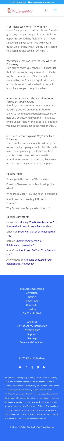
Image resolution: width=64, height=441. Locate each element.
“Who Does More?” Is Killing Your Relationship (32, 193)
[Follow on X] (32, 367)
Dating (32, 297)
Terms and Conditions (32, 342)
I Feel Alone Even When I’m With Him (26, 26)
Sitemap (32, 338)
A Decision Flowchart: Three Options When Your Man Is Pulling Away (30, 100)
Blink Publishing (36, 358)
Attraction (32, 293)
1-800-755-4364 (19, 2)
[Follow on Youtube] (20, 367)
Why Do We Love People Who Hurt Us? (28, 208)
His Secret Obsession (32, 288)
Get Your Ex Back (32, 313)
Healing (32, 309)
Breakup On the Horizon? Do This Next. (28, 179)
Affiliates (32, 321)
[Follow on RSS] (44, 367)
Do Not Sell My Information (32, 326)
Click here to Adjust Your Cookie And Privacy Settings (32, 427)
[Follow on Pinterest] (38, 367)
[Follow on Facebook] (26, 367)
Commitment (32, 301)
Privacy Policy (32, 330)
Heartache (32, 305)
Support (32, 334)
